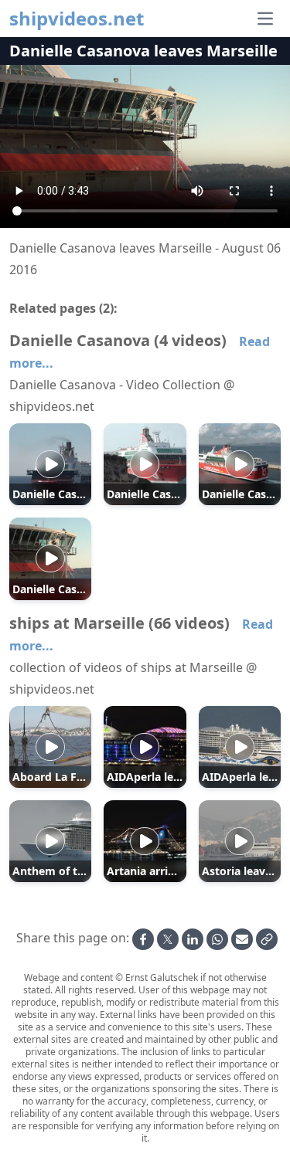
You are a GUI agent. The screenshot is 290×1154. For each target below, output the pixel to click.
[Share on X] (168, 939)
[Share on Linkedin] (192, 939)
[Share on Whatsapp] (217, 939)
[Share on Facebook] (143, 939)
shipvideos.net (76, 18)
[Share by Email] (242, 939)
